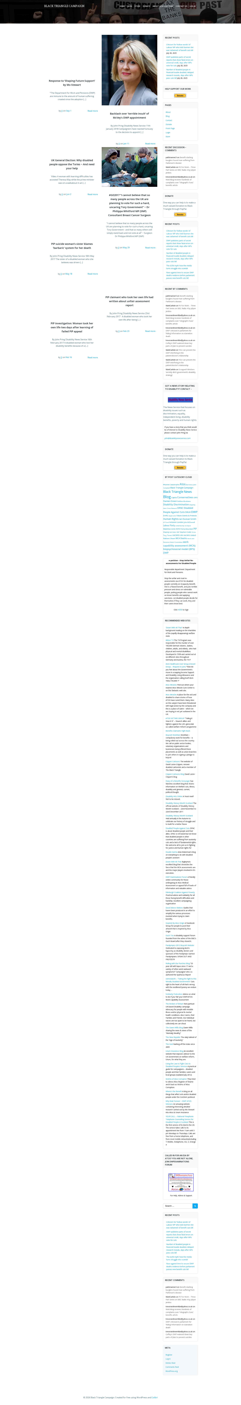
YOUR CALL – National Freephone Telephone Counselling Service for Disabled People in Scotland (179, 1119)
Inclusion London (176, 522)
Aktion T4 (169, 640)
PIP (195, 528)
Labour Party (169, 525)
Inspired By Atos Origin (175, 923)
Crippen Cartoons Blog (175, 774)
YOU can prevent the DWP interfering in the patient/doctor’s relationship (181, 353)
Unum (172, 538)
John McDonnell (189, 522)
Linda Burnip (179, 526)
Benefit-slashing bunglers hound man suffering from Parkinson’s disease (180, 160)
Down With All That (173, 861)
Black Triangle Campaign (181, 487)
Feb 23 (126, 331)
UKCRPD (175, 535)
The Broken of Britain (174, 1004)
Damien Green (170, 501)
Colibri (155, 1397)
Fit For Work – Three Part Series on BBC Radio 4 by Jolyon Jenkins (181, 170)
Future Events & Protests (186, 515)
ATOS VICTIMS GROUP (175, 718)
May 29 (126, 247)
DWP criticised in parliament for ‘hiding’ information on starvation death (179, 333)
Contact (169, 120)
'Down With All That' (174, 627)
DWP (194, 512)
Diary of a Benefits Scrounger (178, 781)
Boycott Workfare (173, 735)
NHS (178, 529)
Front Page (170, 128)
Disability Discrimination (176, 504)
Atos (183, 484)
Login (168, 132)
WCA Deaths (181, 538)
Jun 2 (68, 194)
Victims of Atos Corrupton (176, 1079)
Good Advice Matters (174, 907)
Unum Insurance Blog (174, 1051)
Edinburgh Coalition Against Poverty (180, 892)
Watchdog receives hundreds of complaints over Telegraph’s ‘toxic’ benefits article (179, 182)
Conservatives (185, 497)
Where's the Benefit (174, 1091)
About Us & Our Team (163, 6)
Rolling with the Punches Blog (178, 963)
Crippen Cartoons (173, 761)
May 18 (68, 273)
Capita (174, 497)
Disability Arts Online (174, 796)
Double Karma (171, 852)
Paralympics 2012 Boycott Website (180, 945)
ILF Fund (166, 522)
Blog (129, 6)
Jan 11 (126, 143)
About (168, 112)
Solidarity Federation (174, 994)
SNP (177, 532)
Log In (193, 6)
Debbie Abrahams (184, 501)
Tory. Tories (167, 535)
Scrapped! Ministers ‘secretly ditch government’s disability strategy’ (181, 372)
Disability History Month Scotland (179, 803)
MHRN (173, 529)
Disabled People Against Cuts (178, 828)
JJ (62, 110)
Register (169, 1355)
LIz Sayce (188, 526)
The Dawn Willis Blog (174, 1027)
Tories (194, 532)
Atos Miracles (171, 685)
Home (122, 6)
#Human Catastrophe (171, 484)
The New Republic (173, 1037)
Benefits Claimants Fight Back (178, 731)
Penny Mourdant (186, 529)
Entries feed (170, 1363)
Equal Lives (172, 516)
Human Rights (171, 518)
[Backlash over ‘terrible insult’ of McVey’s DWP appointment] (129, 70)
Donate (146, 6)
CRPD (196, 497)
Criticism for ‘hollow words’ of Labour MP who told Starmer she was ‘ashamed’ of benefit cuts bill (179, 47)
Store (137, 6)
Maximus (167, 529)
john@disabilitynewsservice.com (177, 438)
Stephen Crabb (185, 532)
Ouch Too (170, 935)
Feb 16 (69, 357)
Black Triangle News (177, 491)
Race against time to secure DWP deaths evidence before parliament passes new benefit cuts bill (180, 275)
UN (181, 535)
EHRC (165, 515)
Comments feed (172, 1367)
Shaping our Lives (169, 532)
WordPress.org (172, 1371)
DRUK (188, 512)
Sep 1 (68, 110)
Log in (168, 1359)
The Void (169, 1044)
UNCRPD (186, 535)
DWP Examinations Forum (176, 877)
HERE (180, 610)
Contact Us (181, 6)
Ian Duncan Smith (187, 519)
